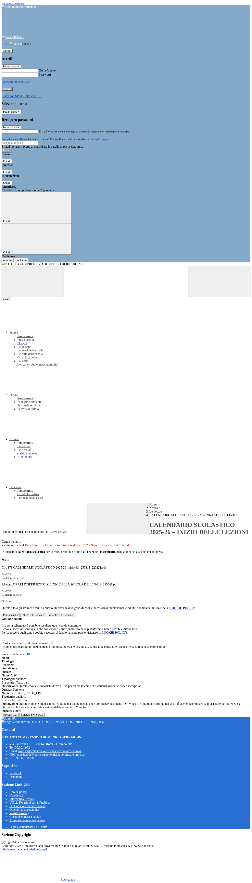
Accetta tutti (61, 615)
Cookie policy (18, 792)
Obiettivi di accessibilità (24, 809)
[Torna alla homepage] (126, 264)
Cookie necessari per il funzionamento (26, 643)
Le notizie (155, 511)
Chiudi (6, 161)
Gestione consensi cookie (25, 816)
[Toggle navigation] (33, 281)
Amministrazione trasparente (27, 820)
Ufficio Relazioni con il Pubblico (29, 802)
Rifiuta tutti (33, 615)
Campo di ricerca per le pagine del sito (25, 531)
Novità (153, 508)
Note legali (16, 795)
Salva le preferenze (32, 714)
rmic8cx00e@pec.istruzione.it (51, 754)
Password (45, 74)
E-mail (43, 131)
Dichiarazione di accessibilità (27, 806)
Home (153, 504)
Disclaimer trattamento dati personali (24, 849)
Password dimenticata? (16, 81)
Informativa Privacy (21, 799)
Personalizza (10, 615)
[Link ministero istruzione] (19, 6)
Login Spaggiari (102, 139)
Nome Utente (47, 70)
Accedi (7, 50)
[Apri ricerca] (219, 281)
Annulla (7, 260)
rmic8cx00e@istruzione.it (50, 751)
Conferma (21, 260)
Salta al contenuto (13, 3)
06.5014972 (22, 747)
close (6, 299)
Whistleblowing (19, 813)
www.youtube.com (14, 654)
